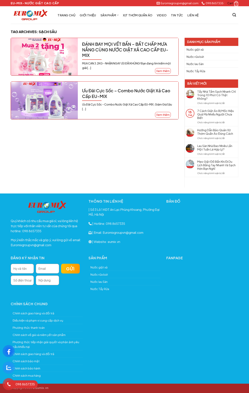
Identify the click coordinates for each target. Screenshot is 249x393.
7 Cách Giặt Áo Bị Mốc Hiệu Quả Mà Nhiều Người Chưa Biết (215, 114)
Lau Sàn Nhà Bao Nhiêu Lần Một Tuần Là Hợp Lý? (214, 147)
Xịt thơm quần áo (137, 15)
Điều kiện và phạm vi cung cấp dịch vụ (38, 320)
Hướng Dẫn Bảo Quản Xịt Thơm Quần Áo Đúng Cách (215, 131)
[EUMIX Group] (30, 15)
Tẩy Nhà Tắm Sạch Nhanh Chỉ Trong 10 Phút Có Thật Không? (216, 95)
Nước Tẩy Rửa (196, 71)
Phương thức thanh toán (29, 327)
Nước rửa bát (195, 56)
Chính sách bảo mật (26, 361)
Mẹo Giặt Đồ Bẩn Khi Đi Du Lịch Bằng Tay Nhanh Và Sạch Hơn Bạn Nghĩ (216, 165)
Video (162, 15)
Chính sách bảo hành (26, 368)
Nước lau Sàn (195, 64)
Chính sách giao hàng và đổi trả (33, 313)
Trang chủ (66, 15)
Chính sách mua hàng (27, 375)
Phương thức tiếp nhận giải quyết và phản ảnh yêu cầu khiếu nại (46, 344)
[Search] (234, 15)
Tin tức (177, 15)
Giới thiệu (88, 15)
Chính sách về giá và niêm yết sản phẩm (39, 335)
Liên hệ (193, 15)
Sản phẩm (108, 15)
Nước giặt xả (195, 49)
